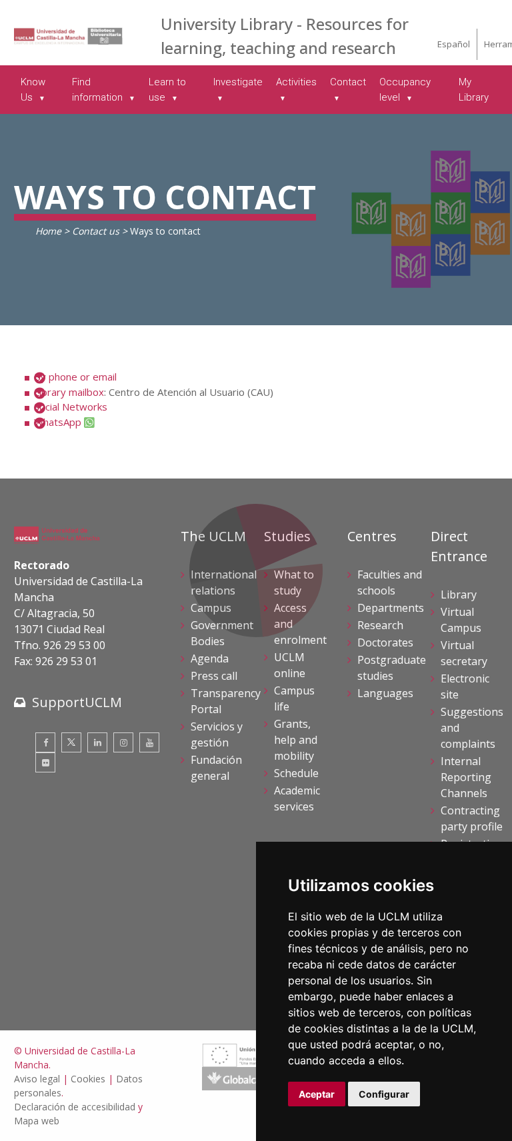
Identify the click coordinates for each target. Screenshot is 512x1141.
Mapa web (36, 1120)
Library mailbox (69, 392)
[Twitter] (71, 742)
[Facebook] (45, 742)
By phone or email (75, 376)
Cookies (88, 1078)
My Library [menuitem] (474, 89)
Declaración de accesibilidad (74, 1106)
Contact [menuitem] (348, 82)
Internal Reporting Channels (466, 777)
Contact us (95, 231)
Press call (214, 675)
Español (453, 44)
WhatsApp (57, 422)
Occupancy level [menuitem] (405, 89)
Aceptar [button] (317, 1094)
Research (380, 625)
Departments (390, 607)
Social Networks (70, 406)
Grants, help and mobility (295, 739)
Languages (385, 693)
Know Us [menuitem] (33, 89)
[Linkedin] (97, 742)
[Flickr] (45, 762)
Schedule (296, 773)
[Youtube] (149, 742)
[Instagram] (123, 742)
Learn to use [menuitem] (167, 89)
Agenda (210, 658)
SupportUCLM (77, 702)
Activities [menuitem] (296, 82)
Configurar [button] (384, 1094)
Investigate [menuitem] (238, 82)
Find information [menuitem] (98, 89)
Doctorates (385, 642)
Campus (211, 607)
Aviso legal (37, 1078)
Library (459, 594)
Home (48, 231)
